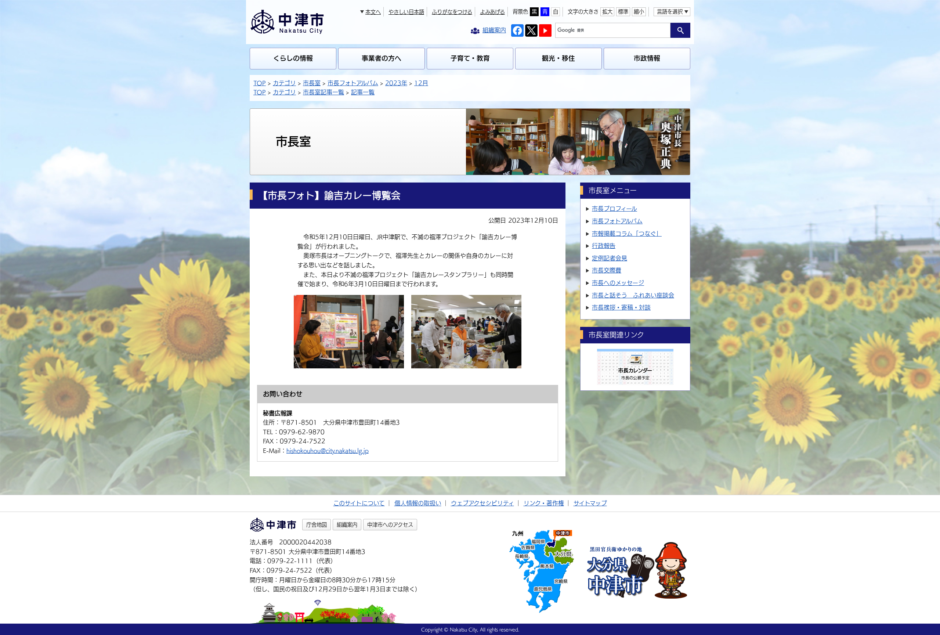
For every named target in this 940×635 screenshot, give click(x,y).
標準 (623, 11)
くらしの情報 (293, 58)
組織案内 (347, 524)
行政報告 (603, 246)
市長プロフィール (614, 209)
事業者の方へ (381, 58)
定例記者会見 (609, 258)
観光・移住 (558, 58)
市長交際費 (606, 270)
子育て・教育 (470, 58)
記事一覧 (363, 92)
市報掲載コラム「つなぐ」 (627, 234)
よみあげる (492, 12)
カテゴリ (284, 83)
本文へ (373, 12)
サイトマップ (590, 503)
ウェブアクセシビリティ (482, 503)
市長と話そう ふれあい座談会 (633, 295)
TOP (259, 83)
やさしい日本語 (406, 12)
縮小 (639, 11)
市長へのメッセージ (618, 283)
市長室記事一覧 (323, 92)
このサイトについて (359, 503)
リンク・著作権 (544, 503)
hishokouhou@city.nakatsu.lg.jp (327, 451)
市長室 (312, 83)
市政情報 (647, 58)
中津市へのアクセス (390, 524)
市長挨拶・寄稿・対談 (621, 307)
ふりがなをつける (452, 12)
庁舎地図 (316, 524)
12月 (421, 83)
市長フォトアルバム (353, 83)
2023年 (396, 83)
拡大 (607, 11)
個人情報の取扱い (417, 503)
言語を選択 (670, 11)
